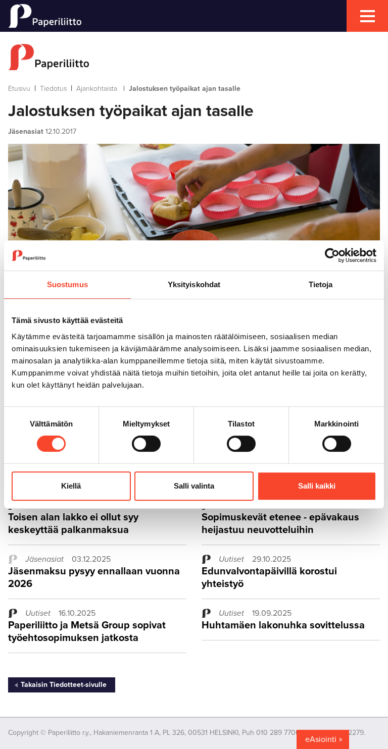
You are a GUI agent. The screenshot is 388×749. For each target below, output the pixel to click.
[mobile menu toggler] (367, 16)
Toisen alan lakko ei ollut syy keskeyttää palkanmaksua (73, 523)
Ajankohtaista (96, 88)
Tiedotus (53, 88)
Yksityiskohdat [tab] (194, 284)
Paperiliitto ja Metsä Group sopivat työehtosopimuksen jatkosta (87, 631)
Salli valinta (194, 486)
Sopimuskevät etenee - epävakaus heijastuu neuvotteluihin (280, 523)
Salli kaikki (316, 486)
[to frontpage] (194, 57)
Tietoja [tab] (321, 284)
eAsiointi (320, 739)
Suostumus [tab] (67, 284)
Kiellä (71, 486)
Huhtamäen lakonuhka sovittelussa (283, 625)
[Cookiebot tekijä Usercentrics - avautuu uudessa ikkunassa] (332, 255)
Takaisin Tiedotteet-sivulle (64, 684)
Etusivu (19, 88)
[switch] (146, 444)
